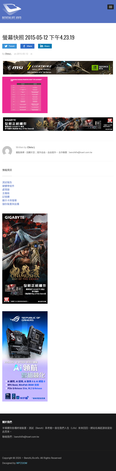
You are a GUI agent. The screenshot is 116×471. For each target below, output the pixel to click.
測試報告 (7, 182)
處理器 (6, 189)
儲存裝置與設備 (10, 204)
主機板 (6, 193)
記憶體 (6, 196)
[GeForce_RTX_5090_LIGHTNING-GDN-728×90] (58, 67)
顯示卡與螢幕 (9, 200)
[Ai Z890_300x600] (25, 356)
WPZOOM (21, 463)
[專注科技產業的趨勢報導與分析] (11, 11)
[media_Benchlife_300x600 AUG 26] (25, 258)
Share (29, 46)
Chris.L (8, 54)
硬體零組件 (8, 186)
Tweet (11, 46)
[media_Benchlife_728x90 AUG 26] (58, 123)
